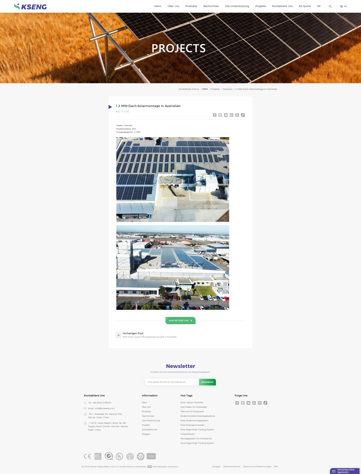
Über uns (173, 6)
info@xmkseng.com (105, 408)
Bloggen (146, 434)
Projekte (260, 6)
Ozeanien (227, 89)
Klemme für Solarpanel (192, 411)
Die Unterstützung (237, 6)
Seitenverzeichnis (232, 466)
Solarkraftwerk (187, 434)
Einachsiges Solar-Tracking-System (197, 429)
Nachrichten (211, 6)
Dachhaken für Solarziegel (193, 407)
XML (276, 466)
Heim (157, 6)
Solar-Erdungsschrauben (192, 425)
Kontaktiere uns (282, 6)
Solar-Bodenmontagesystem (194, 420)
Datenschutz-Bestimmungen (257, 466)
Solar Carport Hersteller (191, 402)
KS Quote (305, 6)
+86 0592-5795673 (102, 403)
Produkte (191, 6)
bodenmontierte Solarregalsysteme (197, 416)
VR (318, 6)
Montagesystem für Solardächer (196, 438)
